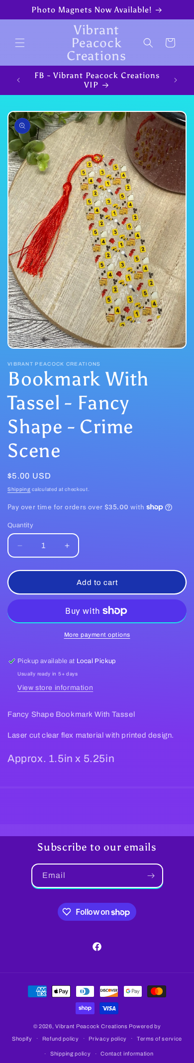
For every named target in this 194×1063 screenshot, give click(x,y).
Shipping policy (70, 1054)
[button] (20, 43)
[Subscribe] (151, 876)
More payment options (97, 634)
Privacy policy (108, 1039)
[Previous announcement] (18, 80)
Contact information (126, 1054)
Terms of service (159, 1039)
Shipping (19, 489)
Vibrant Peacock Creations (91, 1026)
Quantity (20, 525)
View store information (55, 687)
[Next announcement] (176, 80)
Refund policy (60, 1039)
